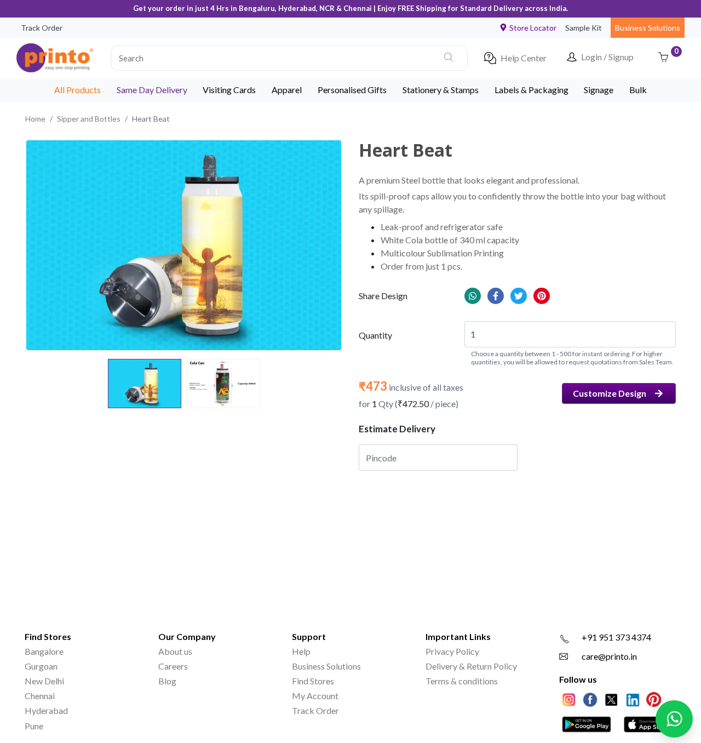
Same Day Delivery (152, 89)
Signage (598, 89)
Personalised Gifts (352, 89)
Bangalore (44, 651)
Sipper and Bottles (88, 118)
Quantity (375, 335)
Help (301, 651)
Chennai (40, 695)
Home (35, 118)
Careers (173, 666)
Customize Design (609, 393)
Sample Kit (583, 27)
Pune (34, 726)
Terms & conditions (462, 681)
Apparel (287, 89)
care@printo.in (609, 656)
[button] (289, 58)
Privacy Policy (452, 651)
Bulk (638, 89)
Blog (167, 681)
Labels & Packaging (531, 89)
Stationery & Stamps (441, 89)
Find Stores (313, 681)
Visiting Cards (229, 89)
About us (175, 651)
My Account (315, 695)
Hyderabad (46, 710)
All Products (77, 89)
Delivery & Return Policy (471, 666)
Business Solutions (647, 27)
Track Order (41, 27)
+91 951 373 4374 (616, 637)
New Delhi (44, 681)
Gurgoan (41, 666)
